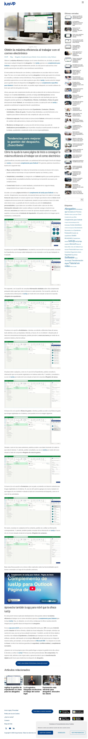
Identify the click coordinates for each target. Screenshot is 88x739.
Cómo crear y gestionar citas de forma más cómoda (78, 35)
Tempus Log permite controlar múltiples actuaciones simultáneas (77, 60)
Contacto (6, 720)
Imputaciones (76, 238)
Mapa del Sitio (8, 724)
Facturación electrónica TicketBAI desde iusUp (78, 161)
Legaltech (67, 244)
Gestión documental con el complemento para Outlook (77, 167)
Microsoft (73, 244)
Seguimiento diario (76, 252)
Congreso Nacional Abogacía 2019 (72, 222)
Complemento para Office (71, 217)
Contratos (67, 225)
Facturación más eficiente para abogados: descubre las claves (51, 690)
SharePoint (74, 254)
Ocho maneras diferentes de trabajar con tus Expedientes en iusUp (78, 133)
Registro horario (79, 249)
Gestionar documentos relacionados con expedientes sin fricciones (78, 90)
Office (69, 246)
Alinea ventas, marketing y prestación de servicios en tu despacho (78, 97)
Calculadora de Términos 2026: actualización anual (77, 109)
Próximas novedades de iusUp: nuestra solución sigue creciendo (77, 180)
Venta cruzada (73, 266)
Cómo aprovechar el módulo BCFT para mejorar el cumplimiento (77, 53)
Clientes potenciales (73, 214)
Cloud (79, 214)
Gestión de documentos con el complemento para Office (78, 145)
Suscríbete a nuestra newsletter (42, 711)
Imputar (66, 241)
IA (72, 238)
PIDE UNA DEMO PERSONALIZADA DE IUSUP (33, 663)
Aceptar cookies (45, 732)
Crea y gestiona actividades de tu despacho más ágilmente (76, 47)
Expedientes (77, 230)
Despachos (71, 227)
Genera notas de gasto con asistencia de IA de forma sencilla (78, 41)
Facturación (68, 233)
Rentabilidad (68, 252)
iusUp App (78, 241)
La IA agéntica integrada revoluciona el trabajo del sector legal (33, 690)
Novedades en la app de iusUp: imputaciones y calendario (78, 66)
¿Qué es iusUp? (9, 717)
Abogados (17, 57)
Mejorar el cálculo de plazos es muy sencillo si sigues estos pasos (78, 139)
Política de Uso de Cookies (12, 713)
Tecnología (68, 260)
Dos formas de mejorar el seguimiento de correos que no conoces (78, 103)
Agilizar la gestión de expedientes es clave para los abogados (13, 689)
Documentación (78, 227)
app (66, 212)
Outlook (78, 246)
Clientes (67, 214)
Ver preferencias (78, 732)
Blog (11, 57)
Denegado (61, 732)
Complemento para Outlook (28, 57)
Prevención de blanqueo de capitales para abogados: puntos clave (78, 121)
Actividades (79, 209)
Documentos (68, 230)
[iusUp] (9, 5)
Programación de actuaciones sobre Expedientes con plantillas (77, 173)
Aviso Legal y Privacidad (11, 710)
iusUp (6, 57)
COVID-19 (67, 227)
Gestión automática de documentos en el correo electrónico (78, 151)
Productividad (72, 249)
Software (53, 57)
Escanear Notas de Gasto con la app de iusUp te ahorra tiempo (78, 192)
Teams (76, 257)
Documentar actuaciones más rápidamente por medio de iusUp (78, 186)
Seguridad (68, 254)
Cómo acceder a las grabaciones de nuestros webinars (77, 115)
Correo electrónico (42, 57)
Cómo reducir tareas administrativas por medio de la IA (77, 156)
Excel (72, 230)
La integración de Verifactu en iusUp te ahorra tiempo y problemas (77, 127)
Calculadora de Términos (74, 212)
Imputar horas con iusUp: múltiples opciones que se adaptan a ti (77, 72)
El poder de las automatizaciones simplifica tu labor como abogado (78, 84)
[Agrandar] (58, 221)
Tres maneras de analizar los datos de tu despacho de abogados (78, 78)
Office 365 (73, 246)
